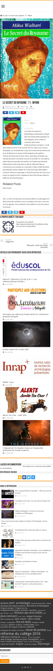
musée (41, 622)
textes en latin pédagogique (33, 641)
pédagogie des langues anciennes (12, 630)
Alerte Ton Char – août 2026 (14, 415)
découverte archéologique (37, 606)
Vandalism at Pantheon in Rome (26, 561)
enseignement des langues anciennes (14, 610)
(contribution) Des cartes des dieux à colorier (31, 530)
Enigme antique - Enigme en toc (14, 608)
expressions (42, 610)
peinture (12, 625)
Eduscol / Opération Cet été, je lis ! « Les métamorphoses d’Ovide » (20, 280)
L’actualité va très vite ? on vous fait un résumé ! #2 (32, 501)
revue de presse (35, 630)
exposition (33, 610)
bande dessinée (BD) (38, 603)
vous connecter (36, 466)
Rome (49, 630)
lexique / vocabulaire (7, 622)
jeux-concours (8, 616)
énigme (20, 644)
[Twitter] (29, 477)
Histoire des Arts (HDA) (28, 612)
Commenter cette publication (14, 108)
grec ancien (4, 613)
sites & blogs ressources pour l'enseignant (19, 639)
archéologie (23, 603)
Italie (44, 613)
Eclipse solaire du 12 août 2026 (15, 349)
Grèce (11, 613)
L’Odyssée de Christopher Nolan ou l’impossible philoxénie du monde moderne (23, 449)
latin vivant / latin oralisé (27, 619)
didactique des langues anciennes (13, 606)
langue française (34, 616)
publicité (30, 627)
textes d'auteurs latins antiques (11, 641)
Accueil (4, 15)
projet (37, 625)
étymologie (44, 643)
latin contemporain (7, 619)
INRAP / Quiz (8, 382)
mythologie (4, 625)
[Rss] (20, 477)
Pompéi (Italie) (28, 625)
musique (35, 622)
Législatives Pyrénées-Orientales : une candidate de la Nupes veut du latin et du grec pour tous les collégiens (33, 552)
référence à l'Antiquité (10, 637)
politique (19, 625)
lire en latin (23, 622)
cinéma (48, 603)
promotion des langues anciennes (13, 627)
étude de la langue (31, 644)
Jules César (22, 616)
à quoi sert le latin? (7, 644)
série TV (41, 639)
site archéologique (34, 637)
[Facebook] (24, 477)
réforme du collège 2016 (20, 634)
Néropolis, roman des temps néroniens (37, 245)
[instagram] (33, 477)
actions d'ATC (7, 603)
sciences (24, 637)
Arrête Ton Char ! (10, 106)
